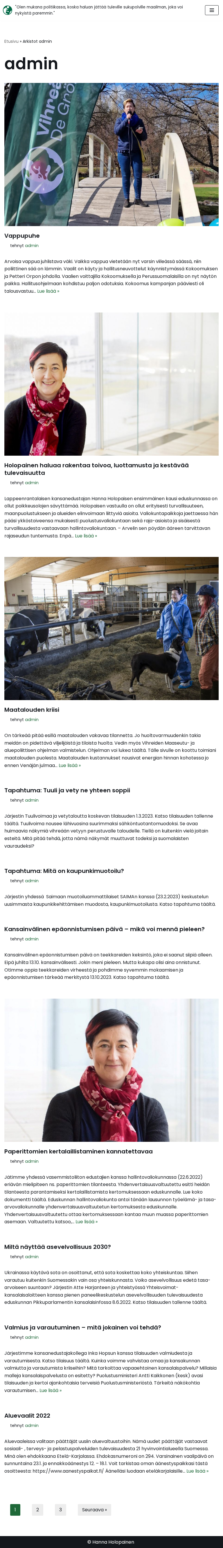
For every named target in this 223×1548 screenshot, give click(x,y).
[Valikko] (212, 10)
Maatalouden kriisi (31, 710)
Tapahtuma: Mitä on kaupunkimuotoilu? (64, 871)
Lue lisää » (48, 291)
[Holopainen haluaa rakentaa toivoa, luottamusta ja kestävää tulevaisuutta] (111, 384)
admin (32, 245)
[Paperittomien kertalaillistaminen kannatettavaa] (111, 1070)
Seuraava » (94, 1509)
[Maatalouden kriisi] (111, 628)
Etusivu (11, 41)
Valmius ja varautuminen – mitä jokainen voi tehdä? (82, 1327)
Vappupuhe (22, 236)
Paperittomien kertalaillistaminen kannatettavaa (78, 1151)
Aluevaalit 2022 (27, 1416)
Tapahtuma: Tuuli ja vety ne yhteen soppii (67, 790)
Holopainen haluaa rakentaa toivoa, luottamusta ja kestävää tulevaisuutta (96, 469)
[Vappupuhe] (111, 154)
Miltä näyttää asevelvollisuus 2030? (57, 1247)
